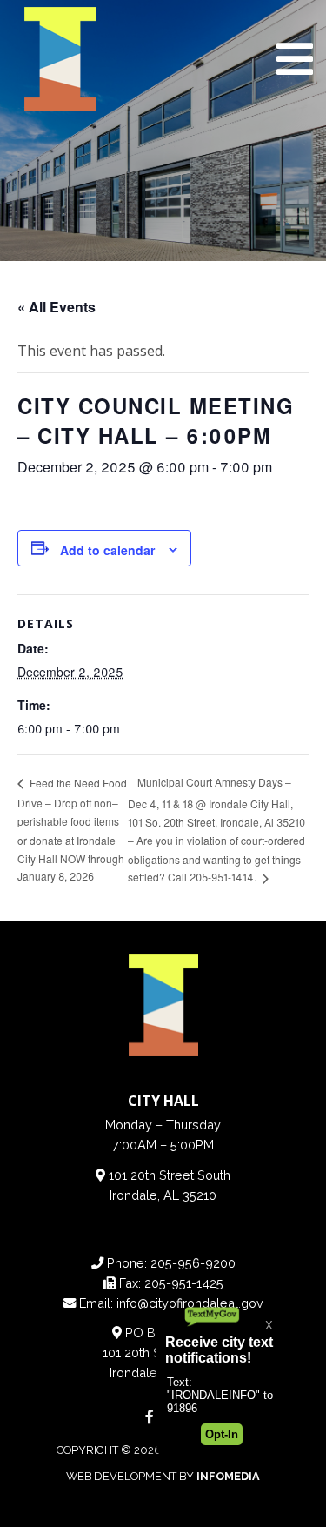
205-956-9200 (193, 1263)
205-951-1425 (183, 1283)
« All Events (56, 307)
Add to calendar (107, 550)
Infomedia (228, 1476)
